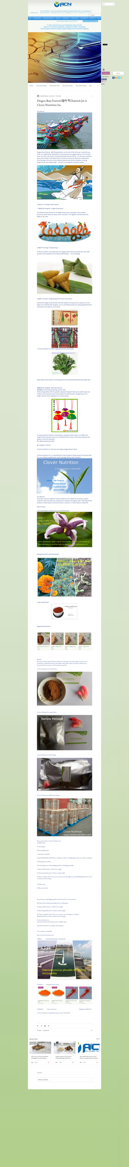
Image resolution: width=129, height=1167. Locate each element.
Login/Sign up (105, 76)
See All (98, 1039)
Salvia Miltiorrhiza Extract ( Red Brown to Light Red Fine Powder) (89, 1057)
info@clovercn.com (34, 12)
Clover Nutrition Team (54, 85)
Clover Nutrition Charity (81, 85)
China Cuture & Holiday (41, 85)
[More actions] (91, 96)
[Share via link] (48, 1026)
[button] (64, 58)
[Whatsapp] (121, 78)
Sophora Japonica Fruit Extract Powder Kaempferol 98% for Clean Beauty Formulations (63, 1057)
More (90, 85)
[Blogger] (116, 78)
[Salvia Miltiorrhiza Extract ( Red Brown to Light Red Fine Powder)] (89, 1048)
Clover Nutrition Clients (67, 85)
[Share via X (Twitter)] (41, 1026)
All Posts (31, 85)
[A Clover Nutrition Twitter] (113, 78)
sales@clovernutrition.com (87, 12)
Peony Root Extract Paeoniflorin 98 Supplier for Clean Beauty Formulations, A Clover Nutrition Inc (40, 1057)
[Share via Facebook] (37, 1026)
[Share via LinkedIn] (45, 1026)
